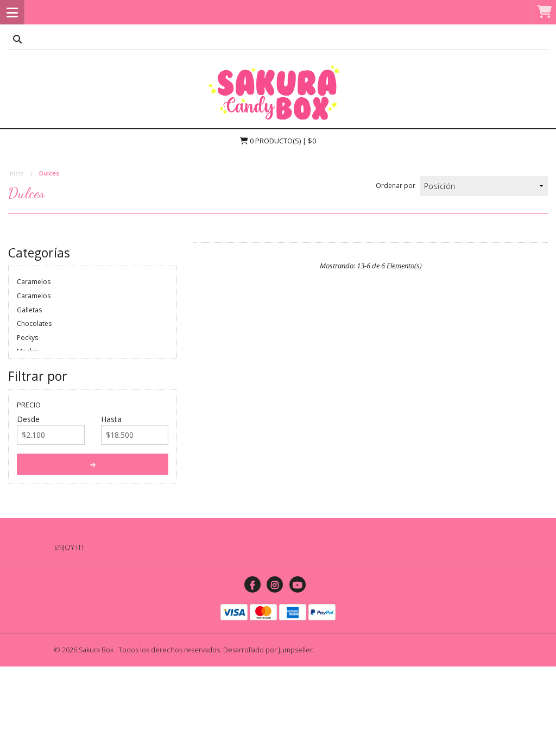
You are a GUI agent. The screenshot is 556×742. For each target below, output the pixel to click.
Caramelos (33, 281)
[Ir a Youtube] (297, 584)
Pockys (27, 337)
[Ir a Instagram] (275, 584)
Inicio (16, 173)
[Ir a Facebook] (252, 584)
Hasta (111, 419)
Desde (28, 419)
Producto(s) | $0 (283, 141)
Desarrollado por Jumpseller (268, 650)
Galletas (29, 310)
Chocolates (34, 323)
